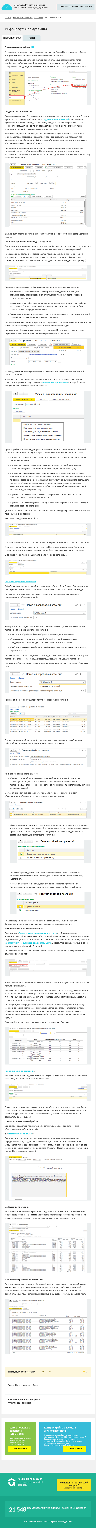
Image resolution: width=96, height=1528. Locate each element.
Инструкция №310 (12, 38)
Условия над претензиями (55, 382)
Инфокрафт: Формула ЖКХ (22, 18)
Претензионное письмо (20, 1134)
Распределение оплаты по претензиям (38, 933)
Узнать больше (19, 1449)
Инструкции (38, 18)
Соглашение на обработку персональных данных (48, 1521)
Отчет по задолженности (20, 1403)
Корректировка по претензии (19, 1071)
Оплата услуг (12, 943)
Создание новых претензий (55, 119)
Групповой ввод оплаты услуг (36, 943)
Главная (8, 18)
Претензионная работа (26, 1385)
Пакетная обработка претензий (20, 582)
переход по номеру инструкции (76, 7)
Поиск (32, 38)
